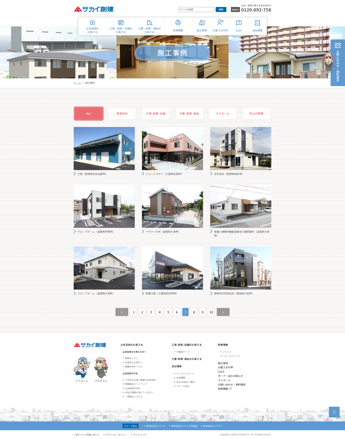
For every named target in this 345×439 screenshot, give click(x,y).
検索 (221, 9)
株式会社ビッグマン (213, 425)
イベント (227, 351)
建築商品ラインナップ (136, 383)
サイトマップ (139, 434)
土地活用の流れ (132, 388)
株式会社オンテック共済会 (184, 425)
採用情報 (223, 388)
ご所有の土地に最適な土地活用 (140, 379)
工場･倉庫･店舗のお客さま (187, 344)
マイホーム (224, 380)
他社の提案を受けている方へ (139, 392)
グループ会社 (182, 386)
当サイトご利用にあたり (87, 434)
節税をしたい (131, 358)
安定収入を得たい (133, 362)
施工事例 (223, 363)
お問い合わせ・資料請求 (232, 384)
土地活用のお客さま (131, 344)
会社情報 (177, 366)
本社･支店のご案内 (185, 381)
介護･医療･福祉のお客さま (187, 359)
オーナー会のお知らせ (230, 376)
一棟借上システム (133, 396)
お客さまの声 (225, 367)
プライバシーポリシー (116, 434)
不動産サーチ (182, 351)
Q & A (221, 371)
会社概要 (180, 377)
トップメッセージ (185, 373)
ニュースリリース (231, 355)
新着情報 (223, 344)
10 (211, 312)
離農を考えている (133, 366)
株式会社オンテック (155, 425)
